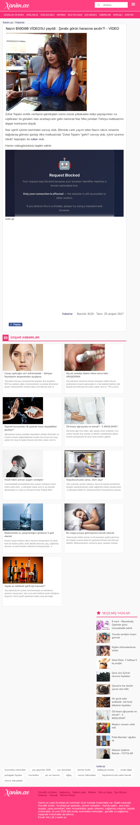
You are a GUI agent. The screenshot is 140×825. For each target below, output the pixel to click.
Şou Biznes (91, 15)
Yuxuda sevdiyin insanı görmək (124, 636)
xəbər (34, 139)
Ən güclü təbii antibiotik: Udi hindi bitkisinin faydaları (122, 702)
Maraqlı (117, 15)
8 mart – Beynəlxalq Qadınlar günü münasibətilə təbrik (122, 624)
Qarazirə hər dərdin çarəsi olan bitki (122, 687)
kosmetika (34, 775)
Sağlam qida (47, 15)
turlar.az (100, 766)
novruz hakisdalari (87, 775)
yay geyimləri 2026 (41, 770)
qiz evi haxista (52, 775)
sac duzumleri (64, 770)
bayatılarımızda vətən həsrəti (116, 775)
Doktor (129, 15)
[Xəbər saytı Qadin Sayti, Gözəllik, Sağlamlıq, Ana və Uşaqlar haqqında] (17, 6)
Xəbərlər (105, 15)
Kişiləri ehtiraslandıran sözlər (124, 649)
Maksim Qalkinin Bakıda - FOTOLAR (122, 752)
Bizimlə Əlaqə (67, 795)
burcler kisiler (84, 770)
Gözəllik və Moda (14, 15)
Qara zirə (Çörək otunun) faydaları (121, 674)
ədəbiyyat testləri (105, 770)
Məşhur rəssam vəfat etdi (123, 726)
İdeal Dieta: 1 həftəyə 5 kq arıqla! (124, 662)
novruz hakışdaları (14, 780)
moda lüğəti (126, 770)
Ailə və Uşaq (75, 15)
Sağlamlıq (32, 15)
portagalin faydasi (13, 775)
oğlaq (68, 775)
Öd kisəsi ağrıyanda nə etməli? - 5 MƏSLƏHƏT (124, 714)
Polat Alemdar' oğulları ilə (124, 739)
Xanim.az (8, 22)
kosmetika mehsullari (15, 770)
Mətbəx (61, 15)
